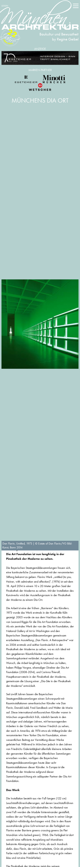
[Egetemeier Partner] (26, 79)
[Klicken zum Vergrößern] (40, 324)
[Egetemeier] (40, 58)
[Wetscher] (40, 87)
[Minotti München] (54, 79)
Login (4, 5)
